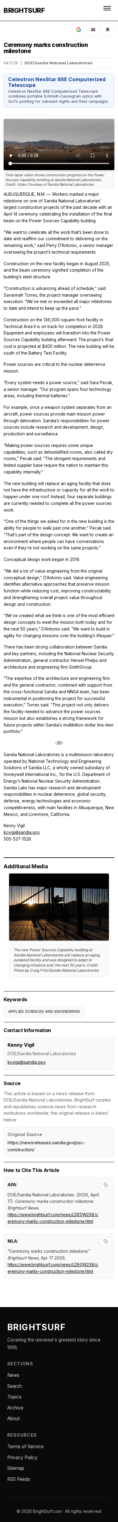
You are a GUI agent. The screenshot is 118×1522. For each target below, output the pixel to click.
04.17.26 (11, 63)
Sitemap (15, 1468)
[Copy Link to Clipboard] (107, 29)
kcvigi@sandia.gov (22, 832)
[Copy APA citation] (105, 1184)
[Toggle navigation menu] (107, 10)
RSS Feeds (18, 1479)
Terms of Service (25, 1446)
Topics (14, 1397)
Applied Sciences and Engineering (44, 1011)
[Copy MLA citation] (105, 1241)
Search (14, 1386)
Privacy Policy (22, 1457)
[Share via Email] (93, 29)
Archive (15, 1408)
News (13, 1375)
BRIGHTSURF (24, 10)
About (13, 1418)
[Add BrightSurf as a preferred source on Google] (78, 29)
